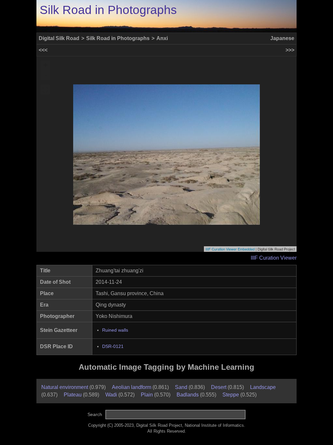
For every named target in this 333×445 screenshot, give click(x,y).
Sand (181, 387)
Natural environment (64, 387)
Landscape (263, 387)
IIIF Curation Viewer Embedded (230, 248)
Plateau (73, 394)
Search (94, 414)
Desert (218, 387)
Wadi (111, 394)
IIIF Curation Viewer (274, 258)
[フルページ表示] (45, 89)
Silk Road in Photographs (108, 10)
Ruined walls (115, 330)
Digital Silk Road (59, 38)
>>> (290, 50)
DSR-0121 (113, 346)
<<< (43, 50)
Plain (147, 394)
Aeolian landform (131, 387)
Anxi (162, 38)
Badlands (188, 394)
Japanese (282, 38)
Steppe (230, 394)
